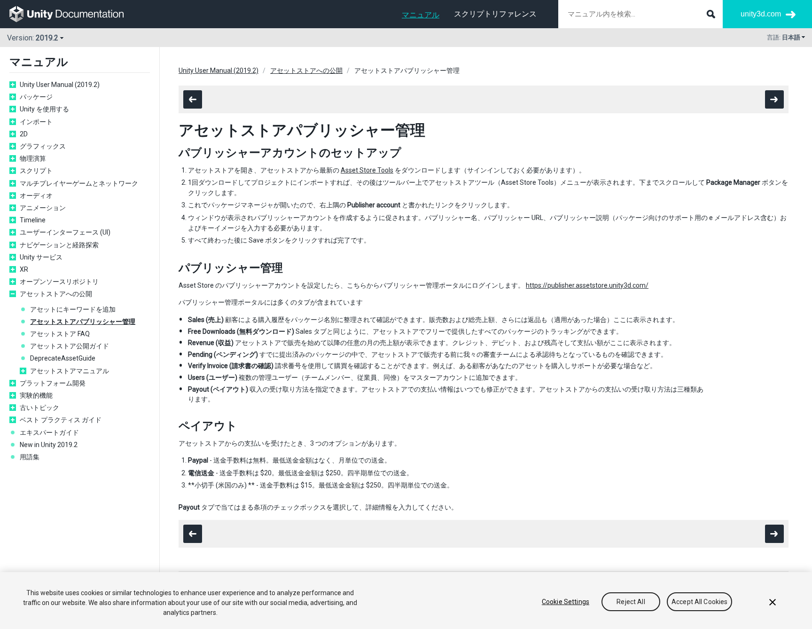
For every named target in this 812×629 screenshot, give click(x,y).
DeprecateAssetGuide (62, 358)
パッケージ (36, 97)
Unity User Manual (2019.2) (60, 84)
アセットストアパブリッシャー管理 (82, 321)
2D (24, 134)
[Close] (772, 602)
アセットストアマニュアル (69, 371)
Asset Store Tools (367, 170)
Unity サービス (41, 257)
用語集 (29, 457)
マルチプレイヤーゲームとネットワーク (79, 183)
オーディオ (36, 195)
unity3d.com (761, 14)
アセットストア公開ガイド (69, 346)
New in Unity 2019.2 (49, 444)
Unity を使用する (44, 109)
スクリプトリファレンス (495, 14)
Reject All (631, 601)
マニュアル (420, 15)
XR (24, 269)
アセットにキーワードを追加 (73, 309)
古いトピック (39, 407)
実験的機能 (36, 395)
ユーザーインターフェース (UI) (65, 232)
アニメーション (43, 208)
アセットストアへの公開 (56, 294)
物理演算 (33, 158)
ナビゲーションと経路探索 (59, 245)
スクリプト (36, 170)
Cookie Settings (565, 601)
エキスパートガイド (49, 432)
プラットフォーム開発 (53, 383)
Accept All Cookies (699, 601)
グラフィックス (43, 146)
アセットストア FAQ (60, 334)
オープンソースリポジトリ (59, 281)
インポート (36, 122)
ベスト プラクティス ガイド (61, 420)
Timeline (33, 220)
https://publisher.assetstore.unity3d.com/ (587, 285)
